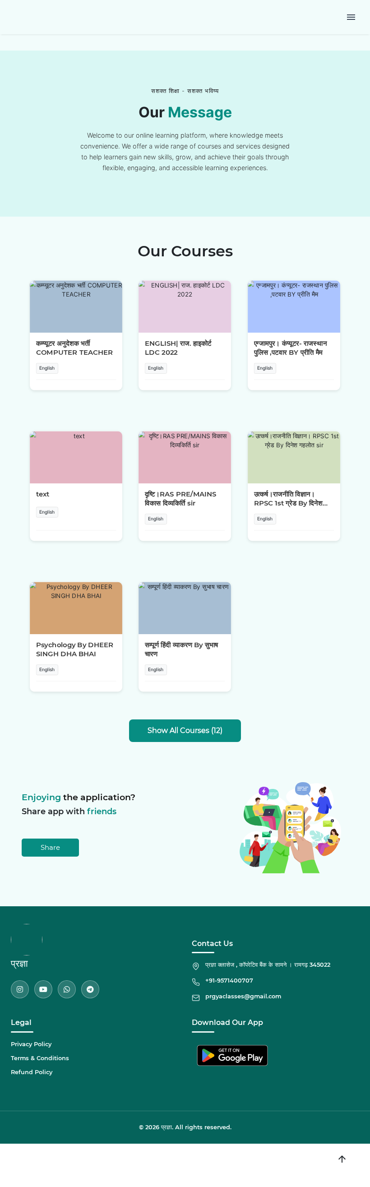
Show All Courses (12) (185, 730)
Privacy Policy (31, 1044)
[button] (76, 335)
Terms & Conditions (40, 1058)
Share (50, 847)
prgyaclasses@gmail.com (243, 996)
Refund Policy (31, 1072)
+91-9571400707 (229, 980)
